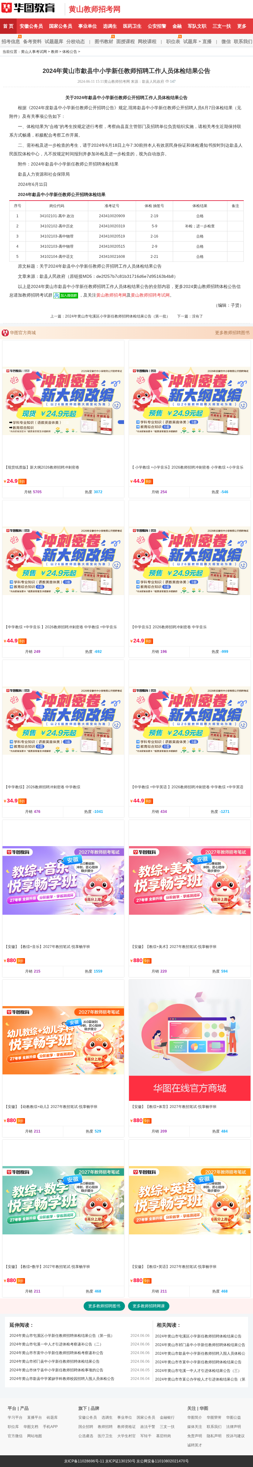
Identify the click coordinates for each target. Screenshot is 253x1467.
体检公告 (69, 52)
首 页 (8, 26)
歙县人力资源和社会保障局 (44, 174)
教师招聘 (105, 1427)
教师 (54, 52)
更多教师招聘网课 (149, 1306)
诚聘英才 (194, 1445)
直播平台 (34, 1417)
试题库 (190, 41)
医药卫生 (132, 26)
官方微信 (15, 1436)
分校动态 (75, 41)
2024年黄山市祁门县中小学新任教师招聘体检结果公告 (55, 1361)
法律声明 (233, 1427)
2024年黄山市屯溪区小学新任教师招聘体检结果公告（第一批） (117, 316)
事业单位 (87, 26)
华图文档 (30, 1427)
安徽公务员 (31, 26)
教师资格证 (126, 1427)
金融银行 (167, 1417)
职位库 (13, 1427)
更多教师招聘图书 (232, 332)
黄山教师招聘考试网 (150, 295)
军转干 (145, 1436)
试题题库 (54, 41)
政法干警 (147, 1427)
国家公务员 (60, 26)
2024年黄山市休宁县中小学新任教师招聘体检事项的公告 (56, 1370)
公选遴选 (85, 1436)
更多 (242, 26)
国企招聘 (85, 1427)
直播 (207, 41)
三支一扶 (222, 26)
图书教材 (104, 41)
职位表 (173, 41)
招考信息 (11, 41)
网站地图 (34, 1436)
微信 (226, 41)
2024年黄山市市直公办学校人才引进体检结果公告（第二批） (200, 1380)
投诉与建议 (235, 1436)
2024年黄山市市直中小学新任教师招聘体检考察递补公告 (56, 1353)
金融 (177, 26)
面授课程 (125, 41)
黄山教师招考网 (95, 9)
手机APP (50, 1427)
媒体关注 (194, 1427)
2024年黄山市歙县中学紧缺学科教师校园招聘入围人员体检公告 (62, 1379)
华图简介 (194, 1417)
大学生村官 (126, 1436)
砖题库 (52, 1417)
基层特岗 (163, 1436)
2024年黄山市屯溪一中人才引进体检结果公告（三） (198, 1371)
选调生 (110, 26)
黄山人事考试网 (31, 9)
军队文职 (197, 26)
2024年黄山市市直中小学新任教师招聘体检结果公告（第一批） (198, 1363)
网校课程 (147, 41)
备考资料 (32, 41)
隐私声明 (214, 1436)
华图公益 (233, 1417)
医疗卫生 (105, 1436)
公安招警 (157, 26)
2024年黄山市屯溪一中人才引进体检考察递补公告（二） (56, 1344)
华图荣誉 (214, 1417)
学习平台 (15, 1417)
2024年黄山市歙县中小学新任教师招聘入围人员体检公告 (200, 1354)
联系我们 (214, 1427)
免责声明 (194, 1436)
